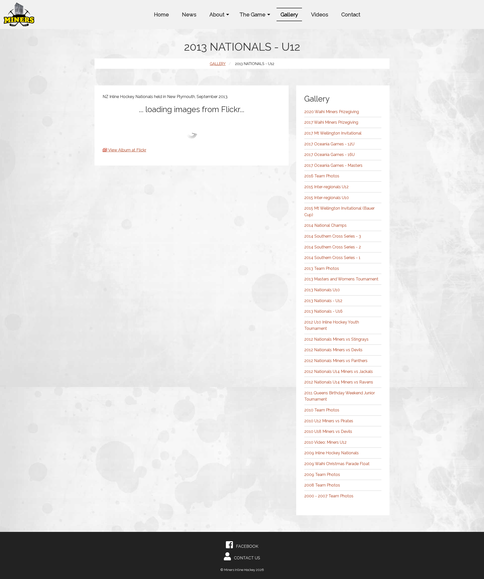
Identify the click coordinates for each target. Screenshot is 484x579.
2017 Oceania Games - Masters (333, 165)
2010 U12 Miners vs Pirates (328, 421)
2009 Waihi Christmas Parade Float (337, 463)
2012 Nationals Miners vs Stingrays (336, 339)
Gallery (289, 14)
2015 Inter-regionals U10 (326, 197)
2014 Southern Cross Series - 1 (332, 257)
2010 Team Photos (321, 410)
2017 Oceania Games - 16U (329, 154)
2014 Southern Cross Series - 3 (332, 236)
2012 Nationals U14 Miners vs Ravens (338, 382)
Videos (319, 14)
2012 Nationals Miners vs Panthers (336, 360)
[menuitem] (161, 14)
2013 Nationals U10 (322, 289)
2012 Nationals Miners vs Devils (333, 349)
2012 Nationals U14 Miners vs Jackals (338, 371)
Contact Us (245, 558)
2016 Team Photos (321, 176)
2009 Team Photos (322, 474)
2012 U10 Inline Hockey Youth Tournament (331, 325)
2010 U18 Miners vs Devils (328, 431)
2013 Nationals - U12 (323, 300)
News (189, 14)
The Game (252, 14)
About (216, 14)
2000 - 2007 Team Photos (328, 496)
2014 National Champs (325, 225)
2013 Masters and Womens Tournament (341, 279)
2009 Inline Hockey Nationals (331, 453)
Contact (350, 14)
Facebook (245, 546)
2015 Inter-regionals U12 (326, 186)
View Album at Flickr (127, 150)
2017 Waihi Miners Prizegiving (331, 122)
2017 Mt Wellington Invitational (332, 133)
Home (161, 14)
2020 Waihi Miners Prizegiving (331, 111)
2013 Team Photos (321, 268)
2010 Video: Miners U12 (325, 442)
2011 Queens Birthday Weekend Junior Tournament (339, 396)
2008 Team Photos (322, 485)
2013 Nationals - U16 (323, 311)
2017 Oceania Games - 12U (329, 144)
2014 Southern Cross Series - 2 (332, 247)
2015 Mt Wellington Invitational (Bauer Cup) (339, 211)
